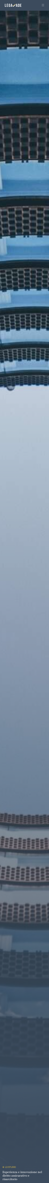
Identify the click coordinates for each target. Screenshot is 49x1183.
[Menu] (42, 5)
